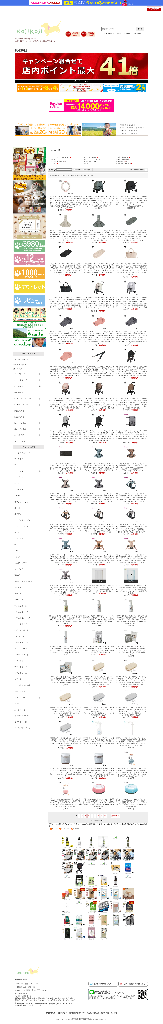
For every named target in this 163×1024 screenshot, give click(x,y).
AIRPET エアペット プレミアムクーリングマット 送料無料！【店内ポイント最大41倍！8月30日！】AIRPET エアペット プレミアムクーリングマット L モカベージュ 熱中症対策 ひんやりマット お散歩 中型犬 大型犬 (65, 711)
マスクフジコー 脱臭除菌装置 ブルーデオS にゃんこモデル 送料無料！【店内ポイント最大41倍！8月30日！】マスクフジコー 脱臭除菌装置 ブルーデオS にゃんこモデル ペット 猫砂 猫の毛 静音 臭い (131, 589)
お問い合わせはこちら (103, 984)
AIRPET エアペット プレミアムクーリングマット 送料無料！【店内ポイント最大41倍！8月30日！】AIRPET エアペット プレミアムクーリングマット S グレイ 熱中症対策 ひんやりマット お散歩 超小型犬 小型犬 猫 (98, 711)
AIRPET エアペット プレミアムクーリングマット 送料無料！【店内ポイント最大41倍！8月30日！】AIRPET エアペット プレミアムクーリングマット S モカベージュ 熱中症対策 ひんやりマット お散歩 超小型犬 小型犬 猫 (98, 680)
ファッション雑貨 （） (58, 161)
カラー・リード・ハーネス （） (61, 157)
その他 (86, 163)
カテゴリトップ (52, 150)
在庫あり (79, 170)
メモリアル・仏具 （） (125, 163)
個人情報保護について (77, 1013)
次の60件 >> (115, 816)
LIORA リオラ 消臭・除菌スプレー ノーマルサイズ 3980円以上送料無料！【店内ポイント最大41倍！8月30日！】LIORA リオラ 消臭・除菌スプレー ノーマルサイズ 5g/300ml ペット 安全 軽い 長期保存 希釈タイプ (98, 619)
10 (105, 816)
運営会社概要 (50, 1013)
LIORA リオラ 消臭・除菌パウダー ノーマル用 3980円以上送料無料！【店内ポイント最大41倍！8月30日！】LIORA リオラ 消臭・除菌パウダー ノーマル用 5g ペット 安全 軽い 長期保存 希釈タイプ (131, 650)
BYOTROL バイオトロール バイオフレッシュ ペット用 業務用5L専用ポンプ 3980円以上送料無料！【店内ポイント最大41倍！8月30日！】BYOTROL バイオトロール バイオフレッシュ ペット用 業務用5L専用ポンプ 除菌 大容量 (131, 741)
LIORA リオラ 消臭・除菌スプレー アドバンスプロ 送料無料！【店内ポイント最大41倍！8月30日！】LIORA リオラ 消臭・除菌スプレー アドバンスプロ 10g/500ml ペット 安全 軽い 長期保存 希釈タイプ (65, 619)
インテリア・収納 (90, 161)
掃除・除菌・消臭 (123, 159)
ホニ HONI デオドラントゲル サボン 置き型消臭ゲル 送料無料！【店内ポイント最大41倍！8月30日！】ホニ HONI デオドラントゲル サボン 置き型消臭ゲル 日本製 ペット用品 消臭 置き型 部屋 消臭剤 (66, 772)
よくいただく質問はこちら (134, 984)
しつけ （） (55, 163)
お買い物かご (138, 33)
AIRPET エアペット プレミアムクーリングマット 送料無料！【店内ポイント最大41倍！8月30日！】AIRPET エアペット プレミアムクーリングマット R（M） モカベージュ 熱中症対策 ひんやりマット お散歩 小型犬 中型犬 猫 (131, 680)
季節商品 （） (123, 161)
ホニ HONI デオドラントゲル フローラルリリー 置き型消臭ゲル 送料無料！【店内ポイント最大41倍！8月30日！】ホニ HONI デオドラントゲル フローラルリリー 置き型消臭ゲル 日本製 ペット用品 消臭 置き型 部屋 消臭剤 (98, 772)
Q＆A (119, 33)
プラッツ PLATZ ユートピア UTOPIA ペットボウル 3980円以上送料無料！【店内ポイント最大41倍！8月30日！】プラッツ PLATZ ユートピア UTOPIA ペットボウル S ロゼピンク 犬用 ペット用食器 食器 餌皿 (98, 802)
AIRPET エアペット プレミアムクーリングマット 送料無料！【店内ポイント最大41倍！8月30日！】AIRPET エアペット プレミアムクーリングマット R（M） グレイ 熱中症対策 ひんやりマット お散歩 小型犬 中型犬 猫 (131, 711)
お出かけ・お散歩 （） (92, 157)
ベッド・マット (56, 159)
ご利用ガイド (62, 1013)
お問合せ (127, 33)
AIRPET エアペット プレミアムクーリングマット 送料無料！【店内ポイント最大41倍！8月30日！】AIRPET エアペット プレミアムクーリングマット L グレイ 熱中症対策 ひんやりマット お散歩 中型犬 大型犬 (66, 741)
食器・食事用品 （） (125, 157)
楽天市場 (114, 1013)
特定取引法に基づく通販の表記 (98, 1013)
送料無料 (88, 170)
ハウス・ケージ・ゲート (92, 159)
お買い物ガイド (109, 33)
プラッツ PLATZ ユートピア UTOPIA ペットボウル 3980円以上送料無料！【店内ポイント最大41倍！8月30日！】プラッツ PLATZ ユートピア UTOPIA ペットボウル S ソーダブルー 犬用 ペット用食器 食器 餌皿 (131, 802)
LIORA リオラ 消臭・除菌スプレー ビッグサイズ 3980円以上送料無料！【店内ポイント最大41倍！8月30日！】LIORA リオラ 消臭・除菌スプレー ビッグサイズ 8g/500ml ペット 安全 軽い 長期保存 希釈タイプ (131, 619)
